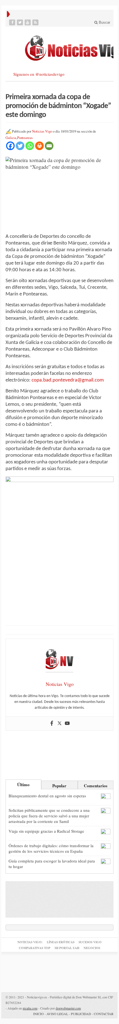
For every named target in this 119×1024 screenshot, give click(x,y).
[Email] (49, 145)
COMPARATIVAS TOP (34, 948)
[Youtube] (28, 22)
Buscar (104, 22)
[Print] (39, 145)
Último (23, 784)
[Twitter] (20, 22)
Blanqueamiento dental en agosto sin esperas (47, 795)
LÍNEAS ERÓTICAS (60, 942)
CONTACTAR (103, 1013)
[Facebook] (13, 22)
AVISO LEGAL (57, 1013)
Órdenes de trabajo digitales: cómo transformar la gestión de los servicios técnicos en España (51, 848)
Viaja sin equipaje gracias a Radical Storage (46, 831)
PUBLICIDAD (81, 1013)
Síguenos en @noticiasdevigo (38, 74)
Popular (59, 786)
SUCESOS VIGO (90, 942)
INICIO (38, 1013)
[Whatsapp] (29, 145)
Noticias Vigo (42, 131)
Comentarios (95, 786)
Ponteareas (25, 137)
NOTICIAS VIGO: (30, 942)
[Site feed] (36, 22)
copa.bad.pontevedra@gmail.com (68, 380)
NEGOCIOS (92, 948)
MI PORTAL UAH (67, 948)
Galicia (11, 137)
